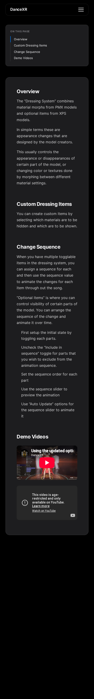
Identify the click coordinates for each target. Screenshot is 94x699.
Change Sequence (27, 52)
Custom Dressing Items (30, 45)
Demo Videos (23, 58)
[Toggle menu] (81, 9)
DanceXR (18, 9)
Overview (20, 39)
